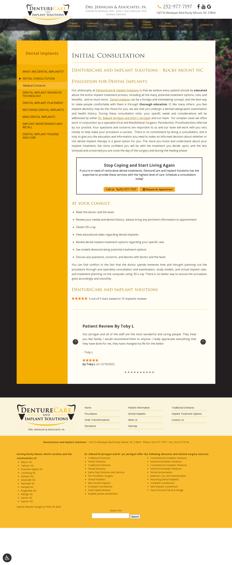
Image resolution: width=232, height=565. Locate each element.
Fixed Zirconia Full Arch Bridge (166, 490)
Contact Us (206, 24)
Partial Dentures (97, 461)
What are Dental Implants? (43, 71)
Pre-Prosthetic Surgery (100, 475)
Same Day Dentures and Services (106, 472)
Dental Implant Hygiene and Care (41, 135)
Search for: (116, 510)
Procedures (110, 24)
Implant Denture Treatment (147, 24)
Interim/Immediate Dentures (166, 461)
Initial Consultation (39, 78)
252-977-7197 (178, 6)
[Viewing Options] (7, 557)
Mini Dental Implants (39, 117)
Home (88, 407)
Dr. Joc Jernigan (127, 454)
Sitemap (132, 426)
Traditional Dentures (92, 25)
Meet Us (188, 24)
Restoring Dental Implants (43, 110)
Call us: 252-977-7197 (121, 189)
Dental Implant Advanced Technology (42, 94)
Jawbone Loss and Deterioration (168, 475)
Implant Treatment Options (187, 413)
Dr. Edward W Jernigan (98, 454)
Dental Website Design (29, 506)
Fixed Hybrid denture (99, 490)
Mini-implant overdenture (164, 486)
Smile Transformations (97, 419)
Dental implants (120, 99)
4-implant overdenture (100, 486)
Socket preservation (161, 472)
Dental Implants (128, 25)
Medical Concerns (34, 85)
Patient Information (139, 407)
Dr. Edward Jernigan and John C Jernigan (124, 118)
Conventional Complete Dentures (168, 458)
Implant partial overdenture (103, 493)
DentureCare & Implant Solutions (117, 90)
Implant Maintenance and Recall (42, 125)
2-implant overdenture (162, 483)
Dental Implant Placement (43, 103)
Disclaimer (90, 426)
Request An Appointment (159, 189)
